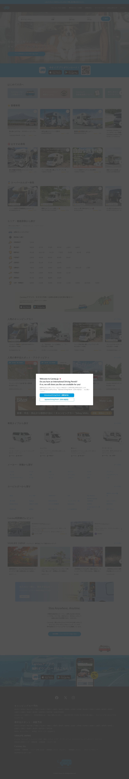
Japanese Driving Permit (57, 399)
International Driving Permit (57, 395)
